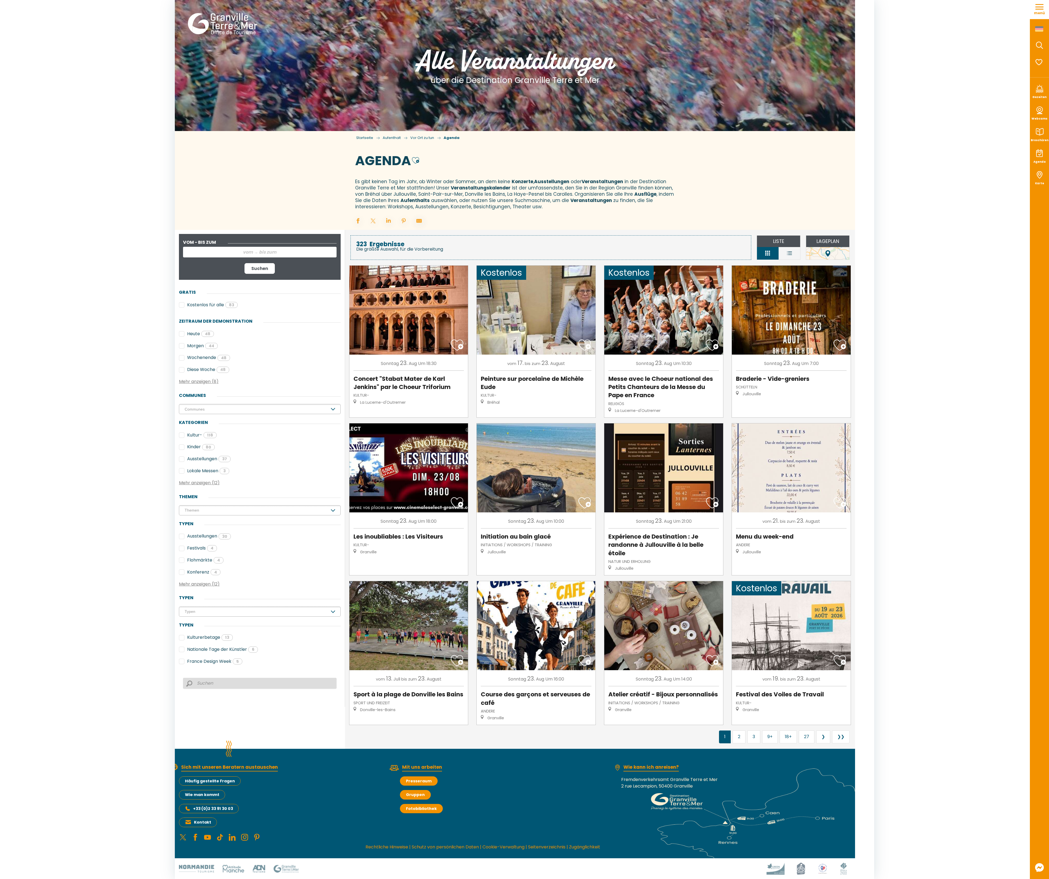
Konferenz (202, 572)
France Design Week (213, 661)
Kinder (199, 447)
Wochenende (206, 357)
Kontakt (202, 822)
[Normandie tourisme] (196, 868)
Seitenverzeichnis (546, 847)
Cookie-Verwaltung (503, 847)
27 (806, 737)
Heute (198, 334)
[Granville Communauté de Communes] (286, 868)
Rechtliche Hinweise (387, 847)
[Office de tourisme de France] (843, 868)
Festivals (200, 548)
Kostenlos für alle (210, 305)
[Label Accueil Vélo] (801, 868)
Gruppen (415, 794)
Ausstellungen (207, 459)
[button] (1039, 45)
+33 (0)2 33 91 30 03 (213, 808)
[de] (1039, 28)
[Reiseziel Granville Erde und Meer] (223, 23)
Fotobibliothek (421, 808)
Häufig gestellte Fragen (210, 781)
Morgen (200, 346)
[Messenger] (1039, 867)
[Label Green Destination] (776, 868)
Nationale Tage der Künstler (220, 649)
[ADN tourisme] (258, 868)
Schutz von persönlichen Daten (445, 847)
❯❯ (840, 737)
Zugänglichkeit (584, 847)
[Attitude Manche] (233, 868)
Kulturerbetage (208, 637)
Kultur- (200, 435)
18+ (788, 737)
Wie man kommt (202, 794)
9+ (770, 737)
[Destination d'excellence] (822, 868)
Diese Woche (206, 369)
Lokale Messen (206, 471)
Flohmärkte (203, 560)
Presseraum (419, 781)
